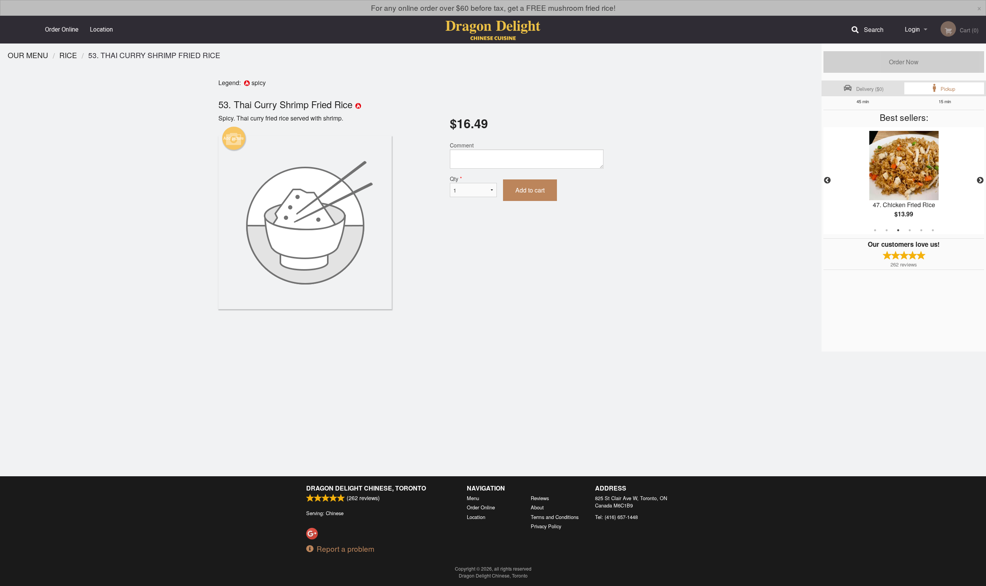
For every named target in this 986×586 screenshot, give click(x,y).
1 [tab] (875, 230)
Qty (456, 178)
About (537, 507)
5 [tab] (921, 230)
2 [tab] (886, 230)
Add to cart (530, 190)
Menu (473, 498)
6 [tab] (933, 230)
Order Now (904, 61)
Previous (827, 180)
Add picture (233, 138)
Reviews (540, 498)
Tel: (616, 517)
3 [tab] (898, 230)
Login (912, 29)
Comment (462, 145)
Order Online (62, 29)
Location (101, 29)
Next (980, 180)
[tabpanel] (903, 180)
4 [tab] (910, 230)
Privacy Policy (546, 526)
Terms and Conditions (555, 517)
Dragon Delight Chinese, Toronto (366, 488)
